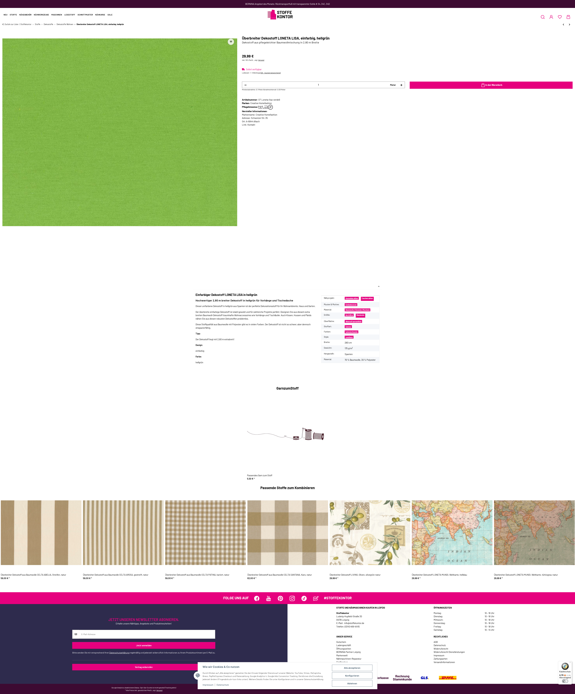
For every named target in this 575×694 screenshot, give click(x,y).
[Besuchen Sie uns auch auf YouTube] (268, 598)
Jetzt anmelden (144, 645)
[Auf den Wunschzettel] (231, 41)
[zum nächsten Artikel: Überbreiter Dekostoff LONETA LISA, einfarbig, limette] (569, 24)
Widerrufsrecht (441, 648)
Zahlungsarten (440, 658)
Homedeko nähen (352, 298)
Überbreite (360, 315)
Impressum (208, 685)
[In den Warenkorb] (4, 34)
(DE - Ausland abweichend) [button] (271, 73)
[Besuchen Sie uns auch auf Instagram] (292, 598)
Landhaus (349, 337)
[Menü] (570, 663)
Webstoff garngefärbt (353, 321)
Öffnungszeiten (343, 648)
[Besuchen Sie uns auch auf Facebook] (257, 598)
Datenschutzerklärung (119, 652)
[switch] (565, 681)
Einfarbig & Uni (351, 305)
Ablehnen (352, 683)
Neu (5, 14)
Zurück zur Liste (11, 24)
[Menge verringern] (245, 85)
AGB (436, 642)
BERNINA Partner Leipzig (348, 652)
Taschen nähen (367, 298)
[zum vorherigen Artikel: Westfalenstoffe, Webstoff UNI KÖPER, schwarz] (563, 24)
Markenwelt (342, 655)
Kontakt (251, 124)
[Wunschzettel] (560, 17)
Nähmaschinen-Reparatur (348, 658)
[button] (542, 17)
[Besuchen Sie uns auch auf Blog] (316, 598)
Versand (261, 60)
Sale (110, 14)
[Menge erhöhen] (401, 85)
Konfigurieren (352, 675)
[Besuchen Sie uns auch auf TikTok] (304, 598)
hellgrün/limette (352, 332)
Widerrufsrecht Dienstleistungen (449, 652)
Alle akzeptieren (352, 668)
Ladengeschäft (343, 645)
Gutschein (341, 642)
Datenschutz (223, 685)
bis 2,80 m (349, 315)
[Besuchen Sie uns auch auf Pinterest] (280, 598)
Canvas (348, 327)
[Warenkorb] (568, 17)
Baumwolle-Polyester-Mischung (358, 310)
